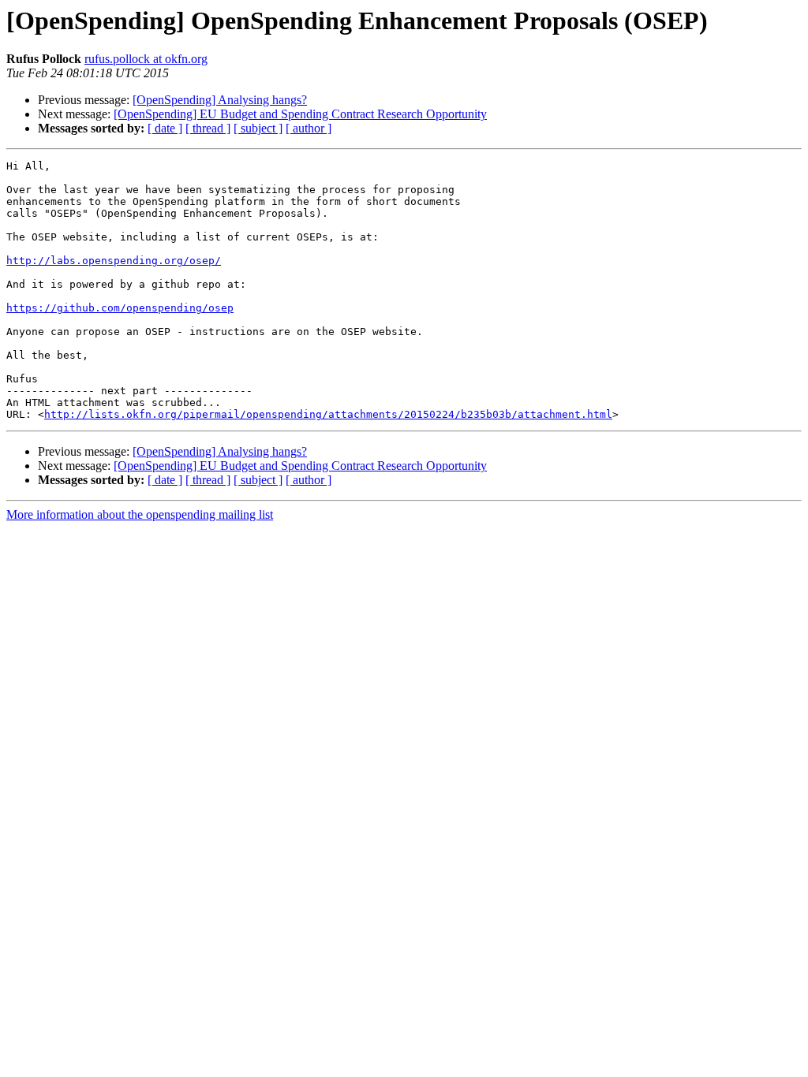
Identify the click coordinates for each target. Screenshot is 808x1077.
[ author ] (308, 128)
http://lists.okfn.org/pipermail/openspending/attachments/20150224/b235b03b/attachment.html (328, 414)
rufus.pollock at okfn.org (146, 58)
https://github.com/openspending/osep (120, 308)
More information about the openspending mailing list (139, 514)
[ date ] (165, 128)
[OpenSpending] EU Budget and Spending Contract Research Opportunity (300, 114)
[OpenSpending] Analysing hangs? (220, 99)
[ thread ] (207, 128)
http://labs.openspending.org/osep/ (113, 260)
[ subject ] (258, 128)
